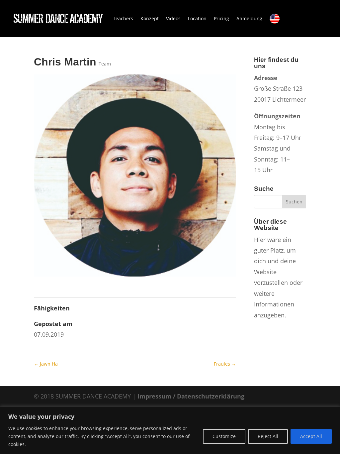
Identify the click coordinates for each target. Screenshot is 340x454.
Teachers (123, 18)
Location (197, 18)
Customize (224, 436)
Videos (173, 18)
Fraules (225, 364)
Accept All (311, 436)
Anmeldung (249, 18)
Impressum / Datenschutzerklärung (190, 396)
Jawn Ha (46, 364)
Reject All (268, 436)
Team (105, 63)
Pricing (221, 18)
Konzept (149, 18)
